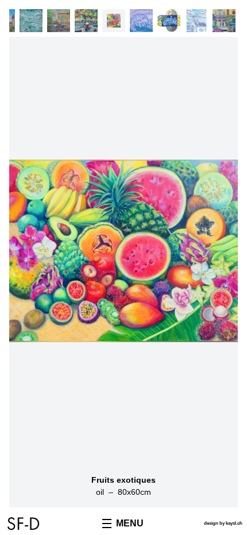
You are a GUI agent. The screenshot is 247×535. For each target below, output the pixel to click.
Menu (130, 523)
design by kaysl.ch (223, 523)
